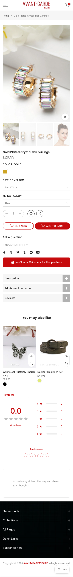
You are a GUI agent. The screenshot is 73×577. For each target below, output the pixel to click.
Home (6, 16)
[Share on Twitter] (11, 252)
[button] (50, 403)
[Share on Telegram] (31, 252)
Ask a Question (12, 236)
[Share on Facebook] (4, 252)
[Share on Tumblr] (24, 252)
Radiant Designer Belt (50, 372)
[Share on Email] (38, 252)
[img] (16, 419)
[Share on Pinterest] (17, 252)
